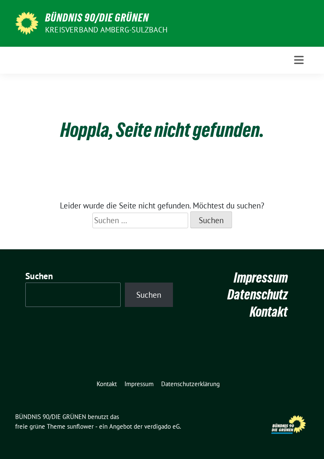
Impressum (261, 278)
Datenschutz (257, 294)
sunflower (80, 426)
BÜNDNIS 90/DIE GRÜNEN (97, 17)
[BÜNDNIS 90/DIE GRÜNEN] (26, 22)
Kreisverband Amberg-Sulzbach (106, 30)
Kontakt (269, 312)
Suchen (39, 276)
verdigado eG (162, 426)
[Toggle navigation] (299, 60)
